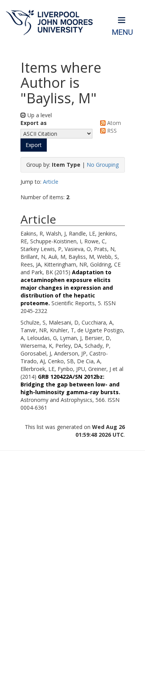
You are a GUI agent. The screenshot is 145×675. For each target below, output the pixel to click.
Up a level (39, 115)
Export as (33, 122)
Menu (122, 32)
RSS (111, 130)
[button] (33, 145)
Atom (113, 122)
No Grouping (103, 164)
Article (50, 181)
